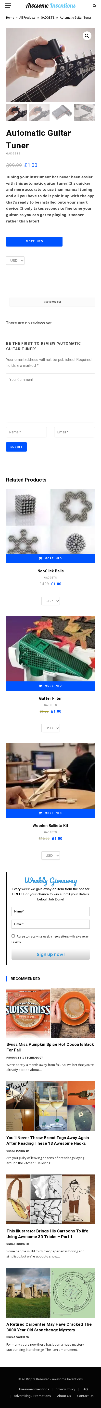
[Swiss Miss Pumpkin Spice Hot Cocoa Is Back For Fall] (50, 1013)
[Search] (94, 5)
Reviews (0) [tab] (52, 302)
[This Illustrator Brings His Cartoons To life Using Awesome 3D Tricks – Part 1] (50, 1199)
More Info (34, 241)
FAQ (85, 1389)
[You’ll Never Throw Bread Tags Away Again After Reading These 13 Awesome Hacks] (50, 1106)
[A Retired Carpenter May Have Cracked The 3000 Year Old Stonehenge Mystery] (50, 1293)
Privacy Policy (65, 1389)
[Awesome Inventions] (50, 5)
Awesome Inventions (33, 1389)
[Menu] (8, 5)
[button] (87, 35)
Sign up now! (51, 954)
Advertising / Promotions (32, 1396)
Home (10, 17)
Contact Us (85, 1396)
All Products (27, 17)
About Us (64, 1396)
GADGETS (47, 17)
